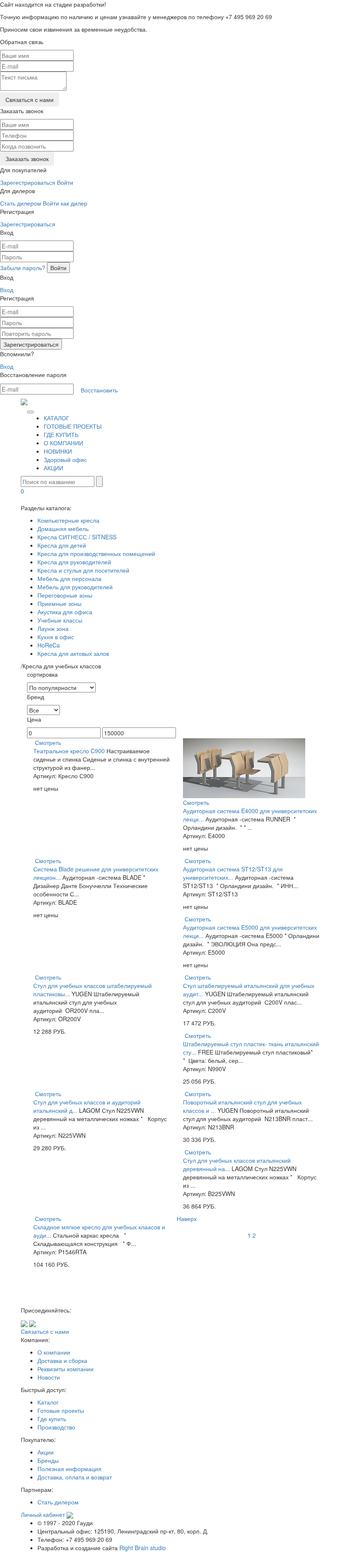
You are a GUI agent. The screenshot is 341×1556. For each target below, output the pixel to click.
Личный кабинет (43, 1514)
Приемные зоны (59, 603)
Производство (56, 1427)
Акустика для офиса (64, 612)
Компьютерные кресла (68, 520)
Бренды (48, 1460)
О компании (53, 1352)
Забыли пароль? (22, 267)
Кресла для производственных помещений (96, 553)
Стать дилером (20, 203)
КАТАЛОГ (56, 418)
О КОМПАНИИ (63, 443)
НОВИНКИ (58, 451)
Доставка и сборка (62, 1360)
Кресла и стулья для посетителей (83, 570)
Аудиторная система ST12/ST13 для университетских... (233, 873)
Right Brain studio (142, 1548)
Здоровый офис (65, 459)
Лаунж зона (53, 628)
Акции (45, 1452)
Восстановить (99, 390)
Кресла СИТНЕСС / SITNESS (76, 537)
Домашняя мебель (63, 528)
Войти (65, 182)
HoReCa (48, 645)
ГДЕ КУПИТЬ (61, 434)
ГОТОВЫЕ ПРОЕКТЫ (72, 426)
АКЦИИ (53, 468)
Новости (48, 1377)
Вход (6, 289)
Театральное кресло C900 (69, 751)
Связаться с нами (45, 1331)
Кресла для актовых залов (73, 653)
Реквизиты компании (65, 1369)
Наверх (187, 1218)
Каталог (48, 1402)
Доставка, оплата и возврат (74, 1477)
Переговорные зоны (64, 595)
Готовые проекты (60, 1410)
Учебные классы (59, 620)
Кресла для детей (61, 545)
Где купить (51, 1419)
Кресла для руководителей (74, 562)
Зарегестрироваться (27, 182)
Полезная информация (69, 1468)
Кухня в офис (55, 637)
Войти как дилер (65, 203)
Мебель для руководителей (75, 587)
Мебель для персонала (69, 578)
